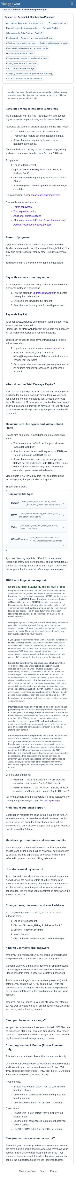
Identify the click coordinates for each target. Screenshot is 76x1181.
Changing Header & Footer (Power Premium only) (29, 73)
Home (7, 9)
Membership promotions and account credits (27, 48)
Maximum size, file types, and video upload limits (29, 38)
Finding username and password (21, 63)
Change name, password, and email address (27, 58)
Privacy (53, 1171)
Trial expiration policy (24, 211)
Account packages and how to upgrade (24, 23)
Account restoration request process (32, 224)
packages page (52, 800)
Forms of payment (57, 23)
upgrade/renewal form (44, 293)
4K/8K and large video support (20, 43)
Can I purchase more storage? (20, 68)
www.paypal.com (56, 348)
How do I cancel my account (19, 53)
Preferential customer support (54, 43)
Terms (43, 1171)
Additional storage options (27, 216)
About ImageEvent (27, 1171)
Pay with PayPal (50, 28)
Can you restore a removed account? (24, 78)
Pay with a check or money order (22, 28)
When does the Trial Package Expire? (24, 33)
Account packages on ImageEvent (42, 195)
